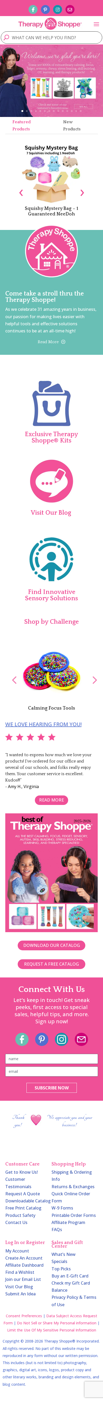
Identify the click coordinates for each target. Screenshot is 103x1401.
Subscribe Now (52, 1088)
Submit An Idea (20, 1294)
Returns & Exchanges (73, 1186)
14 (81, 111)
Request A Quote (22, 1194)
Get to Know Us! (21, 1172)
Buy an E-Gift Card (70, 1276)
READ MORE (51, 800)
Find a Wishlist (19, 1272)
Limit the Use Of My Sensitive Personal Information (51, 1330)
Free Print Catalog (23, 1208)
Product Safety (20, 1215)
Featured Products (21, 125)
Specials (59, 1261)
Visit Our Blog (19, 1287)
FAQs (57, 1229)
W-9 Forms (62, 1208)
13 (76, 111)
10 (63, 111)
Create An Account (24, 1258)
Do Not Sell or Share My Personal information (56, 1322)
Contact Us (16, 1222)
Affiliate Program (68, 1222)
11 (67, 111)
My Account (17, 1251)
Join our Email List (23, 1279)
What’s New (64, 1254)
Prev (11, 674)
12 (72, 111)
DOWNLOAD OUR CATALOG (51, 945)
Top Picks (61, 1269)
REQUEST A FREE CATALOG (51, 964)
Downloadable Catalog (28, 1201)
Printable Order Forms (74, 1215)
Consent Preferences (24, 1315)
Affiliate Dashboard (24, 1265)
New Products (72, 125)
